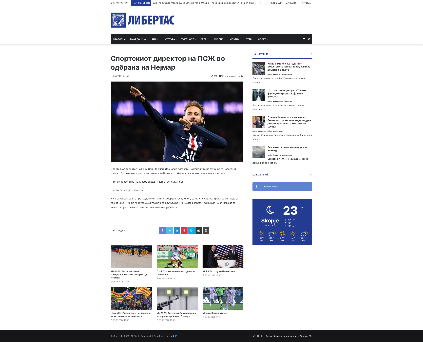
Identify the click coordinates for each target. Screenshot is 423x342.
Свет (203, 39)
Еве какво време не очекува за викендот (288, 149)
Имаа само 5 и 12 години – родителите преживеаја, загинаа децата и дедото (289, 66)
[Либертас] (143, 20)
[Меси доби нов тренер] (223, 298)
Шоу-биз (218, 39)
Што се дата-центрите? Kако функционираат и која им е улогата (287, 93)
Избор (269, 131)
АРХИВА (306, 2)
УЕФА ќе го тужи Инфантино (219, 271)
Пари (155, 39)
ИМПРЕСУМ (276, 2)
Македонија (138, 39)
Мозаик (234, 39)
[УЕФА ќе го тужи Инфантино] (223, 256)
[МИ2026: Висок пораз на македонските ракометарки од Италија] (131, 256)
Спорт (262, 39)
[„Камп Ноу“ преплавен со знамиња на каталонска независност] (131, 298)
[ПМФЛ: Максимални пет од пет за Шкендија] (177, 256)
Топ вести (288, 101)
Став (249, 39)
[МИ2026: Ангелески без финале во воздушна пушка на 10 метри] (177, 298)
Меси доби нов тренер (215, 313)
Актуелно (277, 74)
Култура (170, 39)
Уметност (187, 39)
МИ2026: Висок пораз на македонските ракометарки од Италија (129, 274)
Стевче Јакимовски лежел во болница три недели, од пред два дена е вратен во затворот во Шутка (289, 122)
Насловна (119, 39)
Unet (171, 336)
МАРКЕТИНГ (292, 2)
